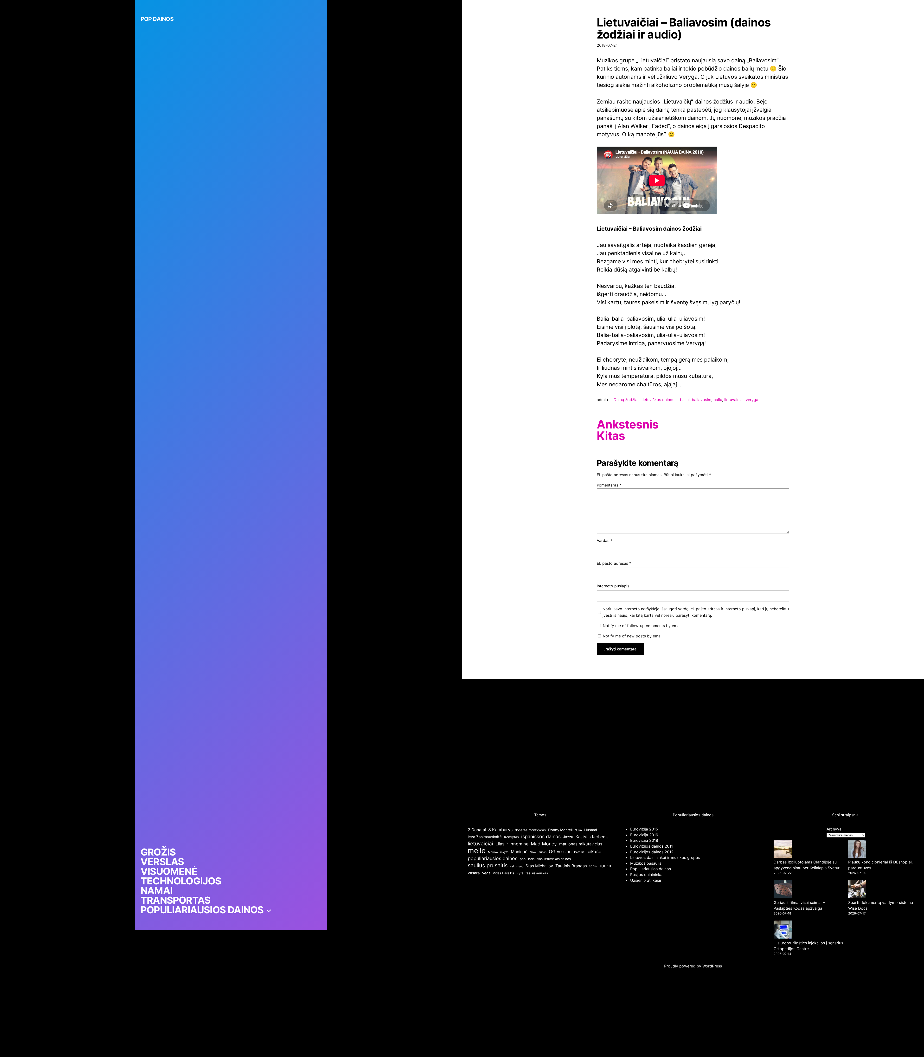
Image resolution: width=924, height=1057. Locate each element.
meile (477, 850)
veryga (752, 399)
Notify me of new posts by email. (633, 636)
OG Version (560, 851)
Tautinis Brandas (571, 865)
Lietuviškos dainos (657, 399)
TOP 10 (605, 866)
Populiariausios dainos (650, 868)
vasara (474, 873)
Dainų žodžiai (626, 399)
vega (486, 873)
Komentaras (609, 485)
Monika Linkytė (498, 852)
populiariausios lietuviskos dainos (545, 859)
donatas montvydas (530, 830)
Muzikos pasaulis (645, 863)
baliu (717, 399)
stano (519, 866)
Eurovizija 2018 (644, 840)
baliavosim (701, 399)
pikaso (594, 851)
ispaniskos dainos (541, 836)
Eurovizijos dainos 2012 (652, 851)
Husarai (590, 830)
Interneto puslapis (613, 586)
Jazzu (568, 837)
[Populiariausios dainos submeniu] (269, 910)
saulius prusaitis (488, 865)
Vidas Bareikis (503, 873)
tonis (593, 866)
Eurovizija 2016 (644, 834)
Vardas (604, 540)
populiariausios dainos (492, 858)
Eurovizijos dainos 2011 (651, 846)
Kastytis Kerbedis (592, 836)
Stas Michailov (539, 865)
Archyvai (834, 829)
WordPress (712, 966)
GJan (578, 830)
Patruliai (579, 852)
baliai (685, 399)
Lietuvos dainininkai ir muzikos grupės (665, 857)
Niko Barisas (538, 852)
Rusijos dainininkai (646, 874)
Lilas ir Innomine (511, 843)
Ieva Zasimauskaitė (485, 837)
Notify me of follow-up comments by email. (642, 625)
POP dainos (157, 19)
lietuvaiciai (734, 399)
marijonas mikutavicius (580, 844)
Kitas (611, 436)
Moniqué (519, 851)
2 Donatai (477, 829)
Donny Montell (560, 830)
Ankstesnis (627, 424)
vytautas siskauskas (532, 873)
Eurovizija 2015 (644, 829)
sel (512, 866)
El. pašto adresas (614, 563)
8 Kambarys (500, 829)
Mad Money (544, 844)
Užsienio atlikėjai (645, 880)
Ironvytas (511, 837)
